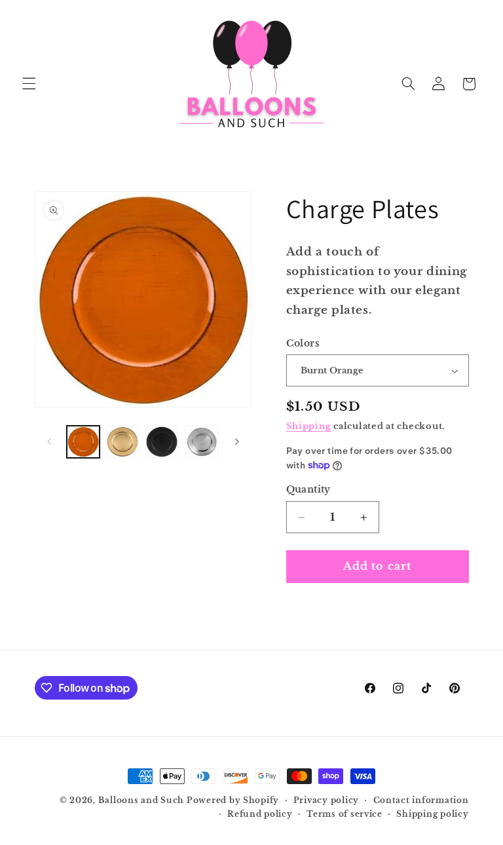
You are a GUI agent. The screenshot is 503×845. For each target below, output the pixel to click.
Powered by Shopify (233, 800)
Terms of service (344, 814)
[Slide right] (237, 441)
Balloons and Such (141, 800)
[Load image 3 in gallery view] (161, 442)
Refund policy (260, 814)
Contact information (421, 800)
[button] (29, 84)
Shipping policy (432, 814)
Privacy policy (326, 800)
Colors (303, 343)
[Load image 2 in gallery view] (122, 442)
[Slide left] (49, 441)
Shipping (308, 426)
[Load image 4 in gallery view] (201, 442)
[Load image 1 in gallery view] (83, 442)
